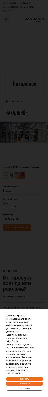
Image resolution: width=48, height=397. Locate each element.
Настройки (24, 388)
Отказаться (24, 384)
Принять (24, 379)
